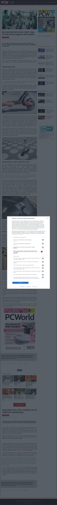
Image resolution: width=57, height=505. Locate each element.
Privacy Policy (34, 286)
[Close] (48, 218)
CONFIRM (20, 282)
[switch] (42, 240)
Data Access (28, 286)
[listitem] (28, 237)
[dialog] (28, 252)
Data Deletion (22, 286)
